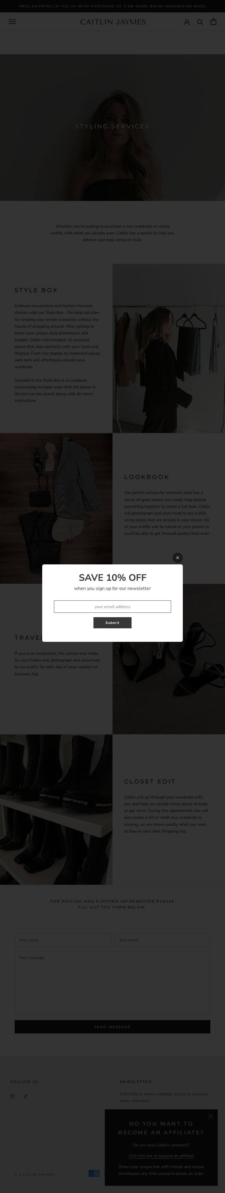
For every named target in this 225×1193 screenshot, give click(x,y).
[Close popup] (178, 558)
